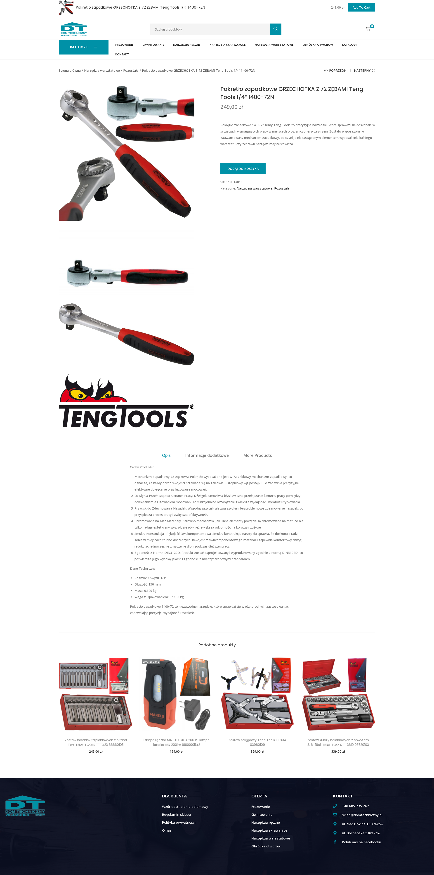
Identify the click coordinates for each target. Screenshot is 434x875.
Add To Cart (361, 7)
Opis (166, 455)
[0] (368, 29)
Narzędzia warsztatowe (102, 70)
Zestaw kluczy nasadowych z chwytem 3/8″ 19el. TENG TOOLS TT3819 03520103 (338, 742)
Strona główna (70, 70)
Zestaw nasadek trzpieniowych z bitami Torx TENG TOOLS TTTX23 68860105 (96, 742)
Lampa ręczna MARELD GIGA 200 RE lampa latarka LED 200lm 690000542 (177, 742)
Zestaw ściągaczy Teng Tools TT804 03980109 (257, 742)
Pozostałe (131, 70)
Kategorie (79, 47)
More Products (257, 455)
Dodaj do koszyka (243, 168)
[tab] (166, 455)
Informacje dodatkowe (207, 455)
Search (276, 29)
